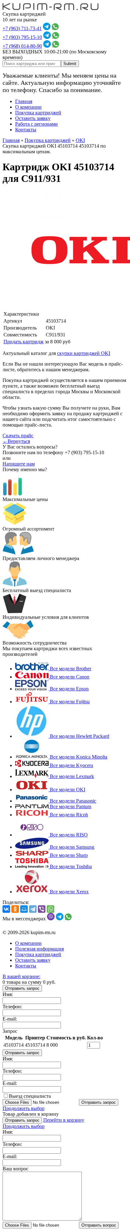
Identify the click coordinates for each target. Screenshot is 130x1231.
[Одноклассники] (15, 909)
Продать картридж (23, 341)
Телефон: (12, 1006)
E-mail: (10, 1018)
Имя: (8, 994)
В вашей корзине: (21, 976)
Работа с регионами (36, 124)
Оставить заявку (32, 118)
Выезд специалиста (30, 1096)
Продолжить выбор (23, 1108)
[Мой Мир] (24, 909)
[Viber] (41, 909)
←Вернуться (16, 441)
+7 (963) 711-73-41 (22, 28)
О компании (28, 107)
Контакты (25, 129)
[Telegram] (33, 909)
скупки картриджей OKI (83, 353)
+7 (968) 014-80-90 (22, 46)
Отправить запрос (22, 988)
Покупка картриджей (38, 112)
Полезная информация (39, 948)
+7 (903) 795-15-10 (22, 37)
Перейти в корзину (63, 1120)
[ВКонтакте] (6, 909)
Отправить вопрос (98, 1225)
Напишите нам (19, 463)
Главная (23, 101)
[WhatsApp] (50, 909)
